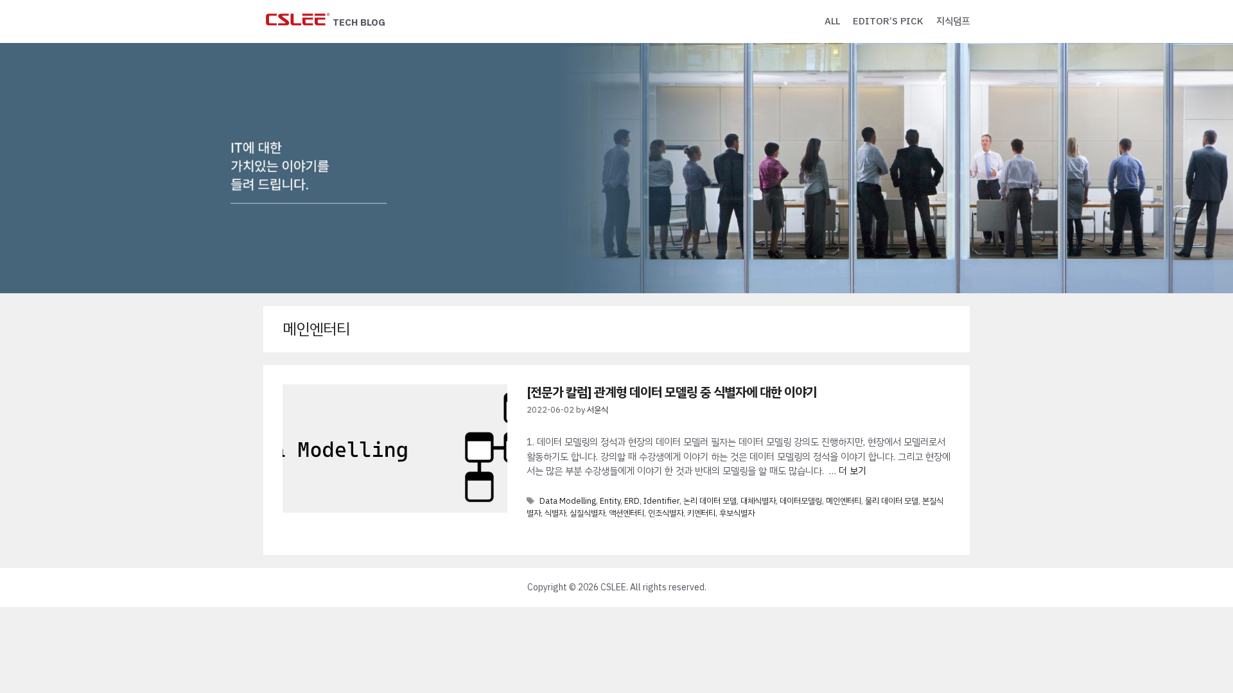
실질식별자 (587, 513)
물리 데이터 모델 (891, 501)
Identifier (661, 501)
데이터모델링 (801, 501)
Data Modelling (567, 501)
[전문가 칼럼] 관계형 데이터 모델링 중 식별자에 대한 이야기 (672, 392)
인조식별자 (665, 513)
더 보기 (852, 471)
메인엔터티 (843, 501)
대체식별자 (758, 501)
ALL (832, 21)
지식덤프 (953, 21)
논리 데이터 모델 (710, 501)
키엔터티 (701, 513)
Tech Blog (359, 22)
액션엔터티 (626, 513)
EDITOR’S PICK (888, 21)
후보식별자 (737, 513)
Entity (610, 501)
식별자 (555, 513)
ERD (632, 501)
